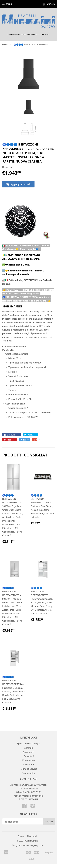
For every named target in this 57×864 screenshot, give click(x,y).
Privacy (21, 836)
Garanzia (28, 747)
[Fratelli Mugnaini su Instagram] (32, 806)
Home (4, 44)
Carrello (50, 3)
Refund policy (28, 773)
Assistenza (28, 751)
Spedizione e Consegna (28, 743)
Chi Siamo (28, 764)
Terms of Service (28, 768)
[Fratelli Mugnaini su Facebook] (24, 806)
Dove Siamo (28, 760)
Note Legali (32, 836)
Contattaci (29, 756)
